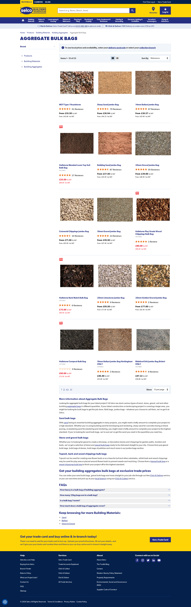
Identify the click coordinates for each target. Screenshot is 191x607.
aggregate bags (74, 406)
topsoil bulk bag (158, 461)
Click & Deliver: (114, 26)
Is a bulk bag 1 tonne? (70, 500)
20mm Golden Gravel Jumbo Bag (151, 298)
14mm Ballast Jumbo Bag (147, 104)
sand (66, 422)
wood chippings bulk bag (70, 464)
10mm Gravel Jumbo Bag (109, 231)
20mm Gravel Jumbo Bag (147, 165)
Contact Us (24, 582)
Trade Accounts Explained (68, 564)
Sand (64, 517)
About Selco (101, 560)
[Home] (23, 20)
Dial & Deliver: (46, 26)
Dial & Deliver (63, 577)
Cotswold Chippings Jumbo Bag (74, 231)
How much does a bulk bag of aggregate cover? (82, 506)
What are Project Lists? (28, 577)
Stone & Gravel (68, 523)
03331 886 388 (81, 26)
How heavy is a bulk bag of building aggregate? (82, 490)
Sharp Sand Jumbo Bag (108, 104)
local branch (100, 478)
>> (67, 389)
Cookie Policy (81, 602)
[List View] (117, 58)
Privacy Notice (69, 602)
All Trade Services (65, 582)
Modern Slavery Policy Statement (109, 573)
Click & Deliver (156, 475)
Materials (26, 2)
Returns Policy (25, 573)
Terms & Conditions (55, 602)
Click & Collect (121, 478)
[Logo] (33, 10)
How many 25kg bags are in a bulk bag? (79, 495)
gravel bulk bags (102, 445)
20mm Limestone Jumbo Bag (110, 298)
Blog (48, 2)
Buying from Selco (27, 564)
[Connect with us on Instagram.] (143, 560)
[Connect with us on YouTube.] (159, 560)
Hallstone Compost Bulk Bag (72, 361)
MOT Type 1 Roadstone (70, 104)
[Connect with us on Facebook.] (137, 560)
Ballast (65, 520)
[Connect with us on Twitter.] (148, 560)
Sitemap (23, 591)
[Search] (133, 10)
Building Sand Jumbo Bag (109, 165)
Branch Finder (25, 569)
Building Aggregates (60, 33)
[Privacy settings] (5, 602)
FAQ (22, 586)
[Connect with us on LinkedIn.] (154, 560)
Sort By (145, 58)
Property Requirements (105, 577)
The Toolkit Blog (103, 564)
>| (71, 389)
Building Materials (43, 33)
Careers (38, 2)
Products (30, 33)
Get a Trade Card (164, 2)
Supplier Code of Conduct (107, 589)
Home (22, 33)
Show (149, 389)
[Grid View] (113, 58)
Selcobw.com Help (27, 560)
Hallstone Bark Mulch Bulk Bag (73, 298)
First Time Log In (149, 2)
